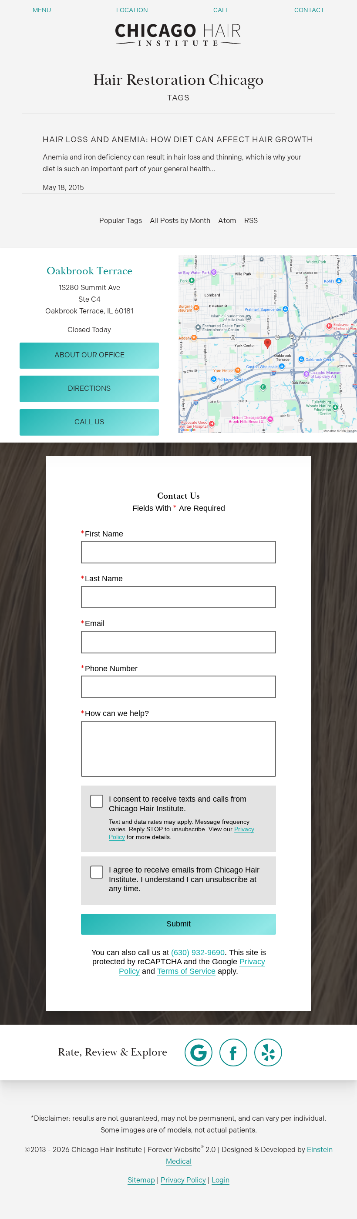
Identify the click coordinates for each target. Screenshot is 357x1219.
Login (220, 1180)
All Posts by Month (180, 220)
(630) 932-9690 (198, 952)
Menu (42, 10)
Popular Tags (120, 220)
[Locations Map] (267, 343)
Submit (178, 923)
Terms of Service (186, 971)
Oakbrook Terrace (89, 271)
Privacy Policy (183, 1180)
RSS (251, 220)
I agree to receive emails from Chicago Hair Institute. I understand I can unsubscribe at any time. (184, 879)
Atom (227, 220)
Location (132, 10)
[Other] (198, 1052)
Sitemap (141, 1180)
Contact (309, 10)
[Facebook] (233, 1052)
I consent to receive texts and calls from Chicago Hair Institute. (181, 817)
